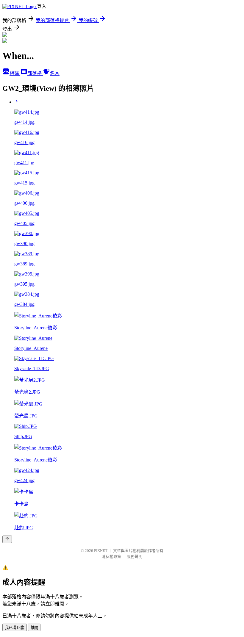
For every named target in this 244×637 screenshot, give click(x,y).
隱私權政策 (111, 556)
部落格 (35, 73)
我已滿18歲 (14, 627)
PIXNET (100, 550)
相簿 (15, 73)
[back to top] (7, 539)
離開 (34, 627)
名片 (55, 73)
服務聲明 (134, 556)
